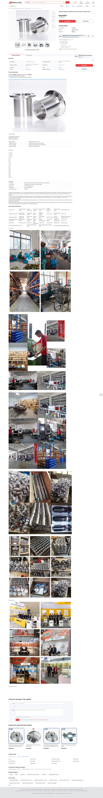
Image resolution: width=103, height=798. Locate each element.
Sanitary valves (33, 759)
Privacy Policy (69, 793)
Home (10, 8)
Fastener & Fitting (28, 8)
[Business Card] (92, 60)
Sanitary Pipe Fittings (55, 759)
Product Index (72, 789)
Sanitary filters (32, 763)
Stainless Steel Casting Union (27, 783)
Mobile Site (77, 789)
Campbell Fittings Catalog (53, 774)
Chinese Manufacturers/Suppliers (37, 789)
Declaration (64, 793)
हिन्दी (67, 790)
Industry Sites (59, 789)
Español (27, 790)
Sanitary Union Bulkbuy (52, 783)
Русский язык (41, 790)
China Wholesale (46, 789)
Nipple (16, 774)
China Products (28, 789)
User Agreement (58, 793)
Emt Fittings (44, 774)
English (23, 790)
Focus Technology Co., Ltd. (43, 793)
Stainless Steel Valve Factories (26, 780)
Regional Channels (66, 789)
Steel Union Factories (53, 780)
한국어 (61, 790)
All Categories (12, 6)
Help (73, 6)
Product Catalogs (25, 756)
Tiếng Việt (78, 790)
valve (9, 759)
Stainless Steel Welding (14, 780)
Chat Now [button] (86, 21)
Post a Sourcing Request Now (42, 719)
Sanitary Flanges (76, 761)
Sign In (60, 49)
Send (18, 719)
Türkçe (75, 790)
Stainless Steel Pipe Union (64, 780)
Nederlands (54, 790)
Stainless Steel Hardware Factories (40, 780)
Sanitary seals (54, 763)
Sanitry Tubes (32, 761)
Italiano (45, 790)
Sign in (93, 3)
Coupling (11, 774)
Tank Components (12, 761)
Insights (81, 789)
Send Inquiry (67, 21)
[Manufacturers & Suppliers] (15, 2)
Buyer (67, 6)
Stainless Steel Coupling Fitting (77, 780)
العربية (58, 790)
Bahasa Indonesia (84, 790)
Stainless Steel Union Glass (40, 783)
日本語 (64, 790)
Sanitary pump (75, 759)
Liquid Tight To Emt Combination (33, 774)
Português (31, 790)
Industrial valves (12, 763)
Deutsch (49, 790)
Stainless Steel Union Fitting (15, 783)
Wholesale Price (53, 789)
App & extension (80, 6)
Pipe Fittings (22, 774)
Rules (94, 6)
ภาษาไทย (70, 790)
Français (36, 790)
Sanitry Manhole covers (56, 761)
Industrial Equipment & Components (18, 8)
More (10, 785)
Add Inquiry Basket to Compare (32, 49)
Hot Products (22, 789)
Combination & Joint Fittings (36, 8)
